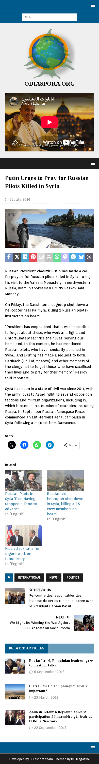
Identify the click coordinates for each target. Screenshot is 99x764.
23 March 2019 (46, 697)
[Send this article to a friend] (41, 257)
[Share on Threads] (89, 257)
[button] (92, 5)
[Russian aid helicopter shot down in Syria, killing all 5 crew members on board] (65, 480)
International (29, 577)
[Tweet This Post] (17, 257)
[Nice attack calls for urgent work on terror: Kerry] (23, 535)
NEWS (54, 577)
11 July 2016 (20, 199)
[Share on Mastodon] (65, 257)
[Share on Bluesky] (81, 257)
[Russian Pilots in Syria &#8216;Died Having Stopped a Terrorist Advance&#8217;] (23, 480)
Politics (73, 577)
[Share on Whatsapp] (57, 257)
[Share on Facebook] (9, 257)
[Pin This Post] (33, 257)
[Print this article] (49, 257)
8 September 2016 (49, 672)
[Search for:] (49, 17)
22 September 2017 (50, 728)
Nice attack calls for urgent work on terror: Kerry (22, 554)
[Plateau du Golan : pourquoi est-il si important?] (15, 691)
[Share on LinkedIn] (25, 257)
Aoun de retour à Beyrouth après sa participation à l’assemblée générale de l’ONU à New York (60, 716)
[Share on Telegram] (73, 257)
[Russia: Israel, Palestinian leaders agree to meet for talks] (15, 666)
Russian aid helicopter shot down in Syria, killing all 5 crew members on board (65, 504)
